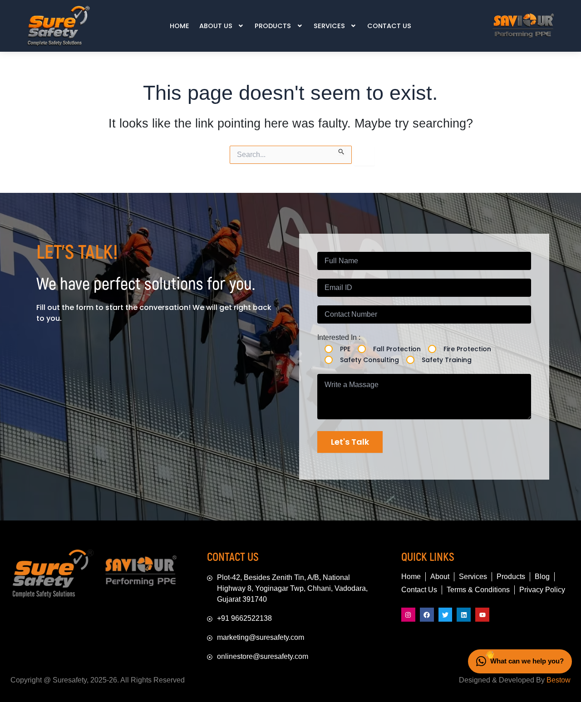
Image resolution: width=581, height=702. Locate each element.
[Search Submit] (341, 150)
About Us (215, 25)
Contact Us (389, 25)
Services (329, 25)
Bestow (559, 680)
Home (179, 25)
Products (273, 25)
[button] (222, 26)
